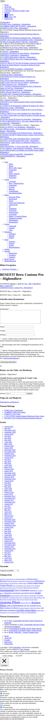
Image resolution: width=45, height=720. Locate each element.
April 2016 (8, 535)
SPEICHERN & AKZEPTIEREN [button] (12, 719)
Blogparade (3, 581)
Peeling (11, 238)
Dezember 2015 (9, 543)
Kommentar (5, 309)
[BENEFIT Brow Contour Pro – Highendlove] (16, 288)
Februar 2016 (9, 539)
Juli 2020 (7, 436)
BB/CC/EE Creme (15, 168)
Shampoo (12, 241)
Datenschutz (8, 19)
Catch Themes (24, 649)
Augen (6, 179)
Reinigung (8, 232)
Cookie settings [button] (7, 656)
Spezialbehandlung (15, 193)
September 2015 (10, 549)
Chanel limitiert (29, 581)
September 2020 (10, 432)
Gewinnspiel (7, 590)
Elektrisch (12, 234)
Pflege (6, 195)
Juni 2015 (7, 554)
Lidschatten (13, 185)
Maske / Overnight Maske (18, 216)
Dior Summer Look (29, 585)
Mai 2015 (7, 556)
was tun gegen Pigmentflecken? (29, 612)
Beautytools (13, 199)
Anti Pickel (12, 210)
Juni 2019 (7, 461)
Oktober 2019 (9, 454)
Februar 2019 (9, 469)
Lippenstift (12, 226)
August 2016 (8, 527)
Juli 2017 (7, 506)
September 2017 (10, 502)
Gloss (11, 230)
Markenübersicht (10, 261)
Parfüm (6, 249)
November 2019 (10, 452)
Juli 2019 (7, 459)
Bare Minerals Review (21, 579)
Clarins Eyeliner (23, 583)
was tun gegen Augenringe (13, 612)
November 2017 (10, 498)
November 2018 (10, 475)
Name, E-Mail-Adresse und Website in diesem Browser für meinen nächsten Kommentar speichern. (21, 340)
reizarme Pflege (10, 602)
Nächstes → (14, 269)
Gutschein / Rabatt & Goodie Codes (16, 11)
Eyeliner (12, 187)
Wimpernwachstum (15, 218)
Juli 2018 (7, 483)
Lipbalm (12, 228)
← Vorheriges (5, 269)
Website (2, 335)
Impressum (8, 642)
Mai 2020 (7, 440)
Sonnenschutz (13, 212)
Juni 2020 (7, 438)
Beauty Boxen (9, 259)
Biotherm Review (32, 579)
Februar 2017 (9, 516)
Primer (11, 166)
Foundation (13, 170)
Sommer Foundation (24, 608)
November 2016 (10, 521)
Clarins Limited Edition (35, 583)
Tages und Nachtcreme (17, 203)
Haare (6, 240)
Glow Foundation (21, 590)
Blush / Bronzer (14, 174)
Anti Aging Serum (10, 579)
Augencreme (13, 205)
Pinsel (11, 164)
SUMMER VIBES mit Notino (14, 412)
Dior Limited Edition (18, 585)
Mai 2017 (7, 510)
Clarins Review (6, 585)
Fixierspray (12, 177)
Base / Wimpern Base (16, 183)
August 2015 (8, 551)
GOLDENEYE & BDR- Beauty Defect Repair (25, 628)
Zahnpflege (13, 209)
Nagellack (12, 255)
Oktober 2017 (9, 500)
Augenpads (13, 214)
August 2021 (8, 426)
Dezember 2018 (9, 473)
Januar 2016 (8, 541)
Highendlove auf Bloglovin (9, 402)
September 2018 (10, 479)
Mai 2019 (7, 463)
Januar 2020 (8, 448)
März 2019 (8, 467)
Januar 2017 (8, 518)
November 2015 (10, 545)
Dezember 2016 (9, 520)
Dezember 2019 (9, 450)
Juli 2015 (7, 552)
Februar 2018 (9, 492)
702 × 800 (27, 284)
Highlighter (13, 176)
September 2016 (10, 525)
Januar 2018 (8, 494)
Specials (7, 251)
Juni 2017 (7, 508)
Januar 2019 (8, 471)
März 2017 (8, 514)
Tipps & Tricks (9, 9)
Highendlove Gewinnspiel (12, 593)
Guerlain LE (34, 590)
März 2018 (8, 490)
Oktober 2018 (9, 477)
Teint (6, 162)
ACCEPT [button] (19, 656)
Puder (11, 172)
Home (6, 5)
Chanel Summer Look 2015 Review (9, 583)
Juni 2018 (7, 485)
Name (2, 327)
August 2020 (8, 434)
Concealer (12, 181)
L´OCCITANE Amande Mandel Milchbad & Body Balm (24, 416)
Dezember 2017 (9, 496)
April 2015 (8, 558)
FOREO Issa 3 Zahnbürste (13, 410)
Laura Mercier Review (27, 593)
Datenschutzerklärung (11, 358)
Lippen (6, 224)
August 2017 (8, 504)
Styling (11, 245)
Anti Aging (3, 579)
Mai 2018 (7, 487)
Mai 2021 (7, 428)
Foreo (14, 587)
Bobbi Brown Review (12, 581)
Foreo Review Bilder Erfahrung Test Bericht (27, 587)
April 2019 (8, 465)
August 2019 (8, 457)
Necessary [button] (3, 691)
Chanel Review (39, 581)
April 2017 (8, 512)
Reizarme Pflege (14, 197)
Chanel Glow (22, 581)
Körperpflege (13, 222)
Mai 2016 (7, 533)
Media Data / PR (10, 17)
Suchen (2, 393)
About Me (7, 7)
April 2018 (8, 488)
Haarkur (11, 243)
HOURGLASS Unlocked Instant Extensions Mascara (23, 418)
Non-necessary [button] (5, 705)
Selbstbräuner (13, 220)
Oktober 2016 (9, 523)
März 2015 (8, 560)
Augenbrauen (13, 191)
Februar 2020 (9, 446)
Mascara (12, 189)
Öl (9, 207)
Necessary (6, 693)
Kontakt (7, 13)
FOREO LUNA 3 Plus (12, 414)
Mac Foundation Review (10, 599)
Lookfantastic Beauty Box (15, 597)
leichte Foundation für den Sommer (19, 595)
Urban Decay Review (35, 608)
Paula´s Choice (20, 599)
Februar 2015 (9, 562)
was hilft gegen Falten (26, 610)
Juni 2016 (7, 531)
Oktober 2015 (9, 547)
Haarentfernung (14, 247)
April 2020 (8, 442)
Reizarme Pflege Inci (26, 602)
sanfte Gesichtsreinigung (15, 606)
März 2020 (8, 444)
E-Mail (2, 331)
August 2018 (8, 481)
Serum (11, 201)
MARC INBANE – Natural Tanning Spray (24, 632)
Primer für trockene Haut (31, 599)
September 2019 (10, 456)
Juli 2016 (7, 529)
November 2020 (10, 430)
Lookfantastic (32, 595)
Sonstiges (12, 257)
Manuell (11, 236)
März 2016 (8, 537)
